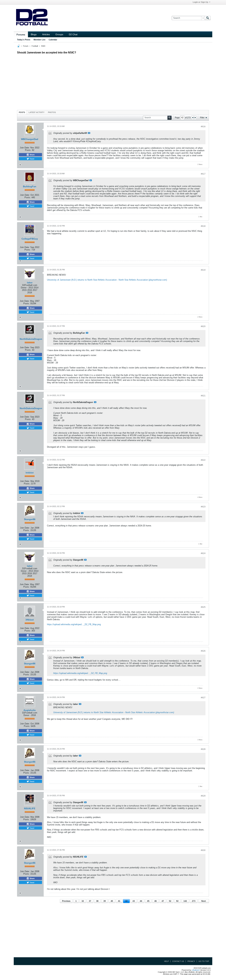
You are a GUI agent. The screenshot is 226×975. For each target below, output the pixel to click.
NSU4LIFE (29, 808)
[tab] (22, 112)
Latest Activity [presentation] (36, 112)
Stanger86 (29, 519)
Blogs (34, 34)
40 (112, 901)
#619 (203, 270)
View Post (89, 133)
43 (134, 901)
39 (104, 901)
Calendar (53, 40)
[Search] (208, 18)
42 (126, 901)
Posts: (28, 150)
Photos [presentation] (52, 112)
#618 (203, 226)
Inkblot (30, 472)
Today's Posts (23, 40)
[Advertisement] (113, 81)
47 (163, 901)
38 (97, 901)
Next (203, 901)
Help (166, 961)
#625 (203, 607)
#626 (203, 651)
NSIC (43, 46)
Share (32, 155)
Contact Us (178, 961)
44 (141, 901)
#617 (203, 174)
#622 (203, 460)
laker (29, 282)
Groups (59, 34)
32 (83, 901)
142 (185, 901)
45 (148, 901)
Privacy (191, 961)
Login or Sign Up (200, 2)
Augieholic (29, 710)
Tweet (31, 158)
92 (177, 901)
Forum (25, 46)
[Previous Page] (193, 117)
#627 (203, 697)
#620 (203, 326)
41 (119, 901)
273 (193, 901)
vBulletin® (196, 970)
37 (90, 901)
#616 (203, 126)
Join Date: (25, 147)
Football (35, 46)
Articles (46, 34)
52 (170, 901)
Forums (21, 34)
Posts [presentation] (22, 112)
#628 (203, 749)
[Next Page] (195, 117)
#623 (203, 507)
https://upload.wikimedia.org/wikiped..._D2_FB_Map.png (74, 624)
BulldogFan (29, 186)
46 (155, 901)
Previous (66, 901)
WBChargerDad (29, 139)
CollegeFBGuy (30, 238)
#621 (203, 396)
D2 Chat (73, 34)
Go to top (204, 961)
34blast (29, 619)
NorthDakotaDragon (31, 339)
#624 (203, 553)
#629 (203, 796)
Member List (39, 40)
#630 (203, 850)
